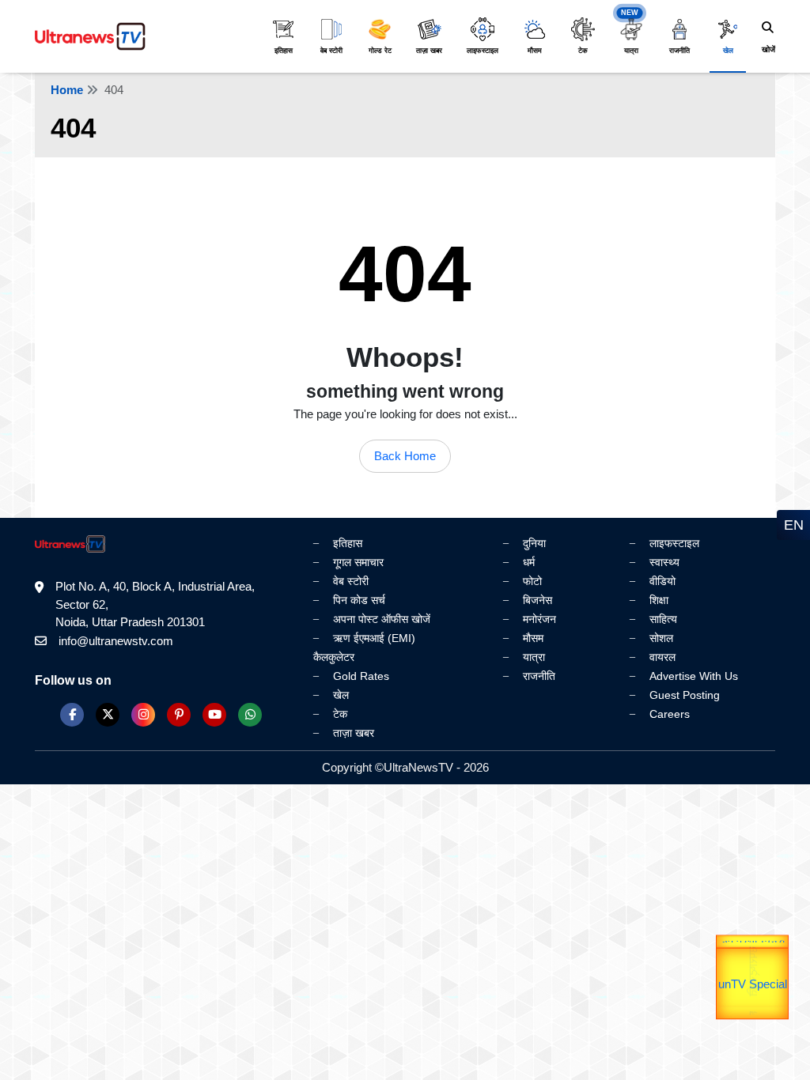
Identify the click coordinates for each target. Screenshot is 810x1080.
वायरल (662, 657)
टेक (583, 51)
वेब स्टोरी (331, 51)
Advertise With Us (693, 676)
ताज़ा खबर (429, 51)
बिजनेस (537, 600)
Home (67, 89)
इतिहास (283, 51)
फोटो (532, 581)
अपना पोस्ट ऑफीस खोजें (381, 619)
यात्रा (631, 51)
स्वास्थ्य (664, 562)
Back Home (405, 456)
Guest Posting (684, 695)
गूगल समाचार (358, 562)
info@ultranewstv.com (116, 641)
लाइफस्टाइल (482, 51)
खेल (728, 51)
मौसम (535, 51)
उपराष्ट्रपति (752, 955)
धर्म (529, 562)
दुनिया (534, 543)
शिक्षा (658, 600)
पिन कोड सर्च (359, 600)
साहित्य (663, 619)
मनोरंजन (539, 619)
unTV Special (752, 1000)
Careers (669, 714)
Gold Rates (361, 676)
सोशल (661, 638)
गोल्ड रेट (380, 51)
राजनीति (679, 51)
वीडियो (662, 581)
